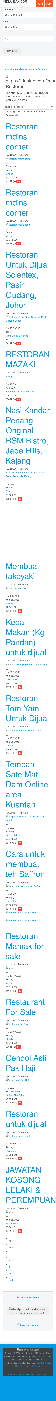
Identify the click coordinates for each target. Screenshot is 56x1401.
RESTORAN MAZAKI (28, 359)
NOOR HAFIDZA (14, 1223)
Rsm (8, 491)
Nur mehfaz (12, 901)
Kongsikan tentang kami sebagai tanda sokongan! (29, 1311)
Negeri (7, 21)
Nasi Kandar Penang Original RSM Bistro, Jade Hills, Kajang (28, 435)
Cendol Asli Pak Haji (26, 1062)
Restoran (42, 69)
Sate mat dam (13, 835)
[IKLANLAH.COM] (15, 3)
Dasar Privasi (43, 1374)
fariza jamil (11, 679)
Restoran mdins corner (22, 136)
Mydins (9, 173)
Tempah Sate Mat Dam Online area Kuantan (27, 784)
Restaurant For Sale (25, 1006)
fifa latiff (10, 603)
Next (11, 1273)
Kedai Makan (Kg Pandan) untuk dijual (26, 636)
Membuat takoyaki (22, 570)
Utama (6, 69)
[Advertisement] (28, 529)
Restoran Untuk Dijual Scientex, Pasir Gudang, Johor (27, 279)
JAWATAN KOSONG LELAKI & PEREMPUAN (31, 1184)
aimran (9, 745)
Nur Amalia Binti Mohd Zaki (20, 391)
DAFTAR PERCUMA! (49, 4)
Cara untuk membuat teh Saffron (25, 863)
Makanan (23, 69)
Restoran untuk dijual (26, 1118)
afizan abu (11, 1151)
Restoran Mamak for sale (25, 945)
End (11, 1280)
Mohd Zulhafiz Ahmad (17, 335)
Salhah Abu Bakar (15, 1095)
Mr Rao (9, 983)
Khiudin (10, 1039)
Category (8, 9)
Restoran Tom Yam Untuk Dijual (27, 708)
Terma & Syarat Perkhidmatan (21, 1374)
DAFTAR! (40, 3)
